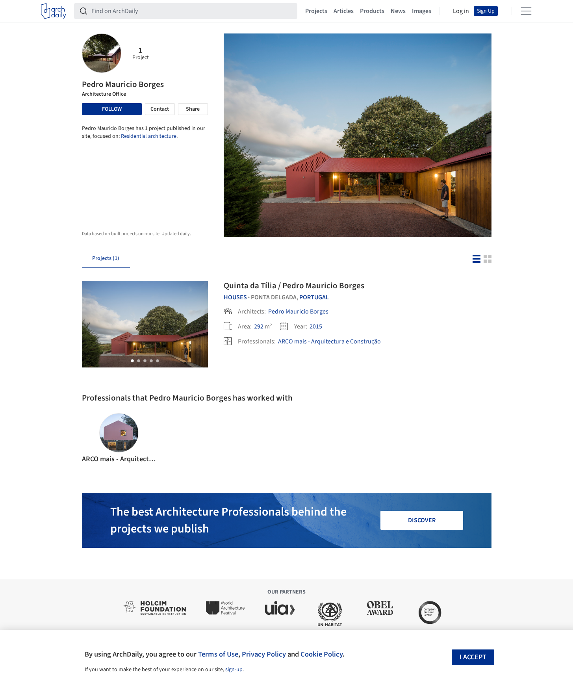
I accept (473, 657)
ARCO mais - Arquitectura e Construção (329, 341)
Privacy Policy (264, 654)
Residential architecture (148, 136)
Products (372, 11)
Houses (235, 297)
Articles (344, 11)
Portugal (314, 297)
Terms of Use (218, 654)
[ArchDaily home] (53, 11)
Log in (461, 11)
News (398, 11)
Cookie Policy (321, 654)
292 (258, 326)
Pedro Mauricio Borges (298, 311)
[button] (132, 360)
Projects (316, 11)
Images (421, 11)
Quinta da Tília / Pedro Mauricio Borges (294, 285)
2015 (316, 326)
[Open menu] (526, 11)
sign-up (234, 669)
